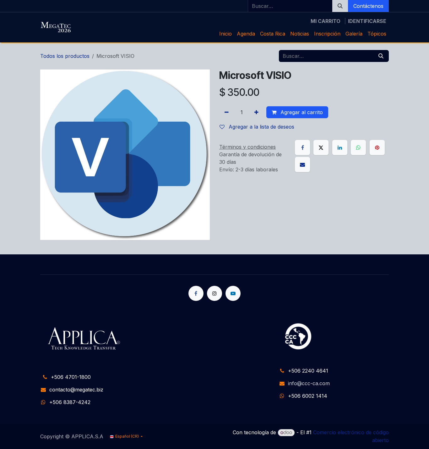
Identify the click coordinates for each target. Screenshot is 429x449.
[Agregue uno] (256, 112)
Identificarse (367, 21)
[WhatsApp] (358, 147)
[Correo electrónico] (302, 164)
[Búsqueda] (340, 6)
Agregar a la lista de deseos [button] (260, 127)
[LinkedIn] (339, 147)
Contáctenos (368, 6)
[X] (321, 147)
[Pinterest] (377, 147)
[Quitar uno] (226, 112)
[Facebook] (302, 147)
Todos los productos (65, 56)
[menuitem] (225, 33)
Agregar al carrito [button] (301, 112)
